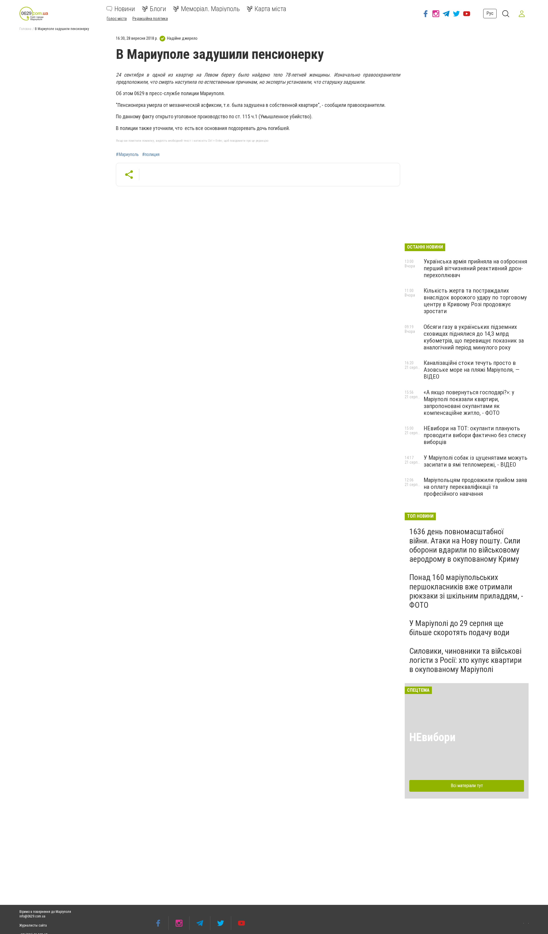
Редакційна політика (150, 18)
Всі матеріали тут (467, 785)
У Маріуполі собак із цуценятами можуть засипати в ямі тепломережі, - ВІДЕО (475, 461)
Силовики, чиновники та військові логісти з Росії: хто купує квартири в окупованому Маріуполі (465, 660)
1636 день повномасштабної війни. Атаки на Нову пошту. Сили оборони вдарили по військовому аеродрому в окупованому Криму (464, 545)
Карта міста (270, 9)
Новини (124, 9)
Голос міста (117, 18)
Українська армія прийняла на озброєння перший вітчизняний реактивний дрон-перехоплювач (475, 268)
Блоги (158, 9)
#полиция (151, 154)
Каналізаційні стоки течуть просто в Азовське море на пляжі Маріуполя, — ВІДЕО (471, 369)
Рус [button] (489, 13)
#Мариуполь (127, 154)
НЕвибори (432, 737)
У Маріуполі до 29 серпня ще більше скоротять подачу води (459, 628)
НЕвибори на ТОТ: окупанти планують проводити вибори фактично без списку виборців (475, 435)
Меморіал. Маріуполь (210, 9)
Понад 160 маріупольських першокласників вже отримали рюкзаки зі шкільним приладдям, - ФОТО (466, 591)
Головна (25, 29)
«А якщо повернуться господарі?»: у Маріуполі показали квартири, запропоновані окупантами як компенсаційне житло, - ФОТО (469, 402)
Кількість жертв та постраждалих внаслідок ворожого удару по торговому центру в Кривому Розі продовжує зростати (475, 301)
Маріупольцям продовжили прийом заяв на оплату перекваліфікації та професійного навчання (475, 487)
